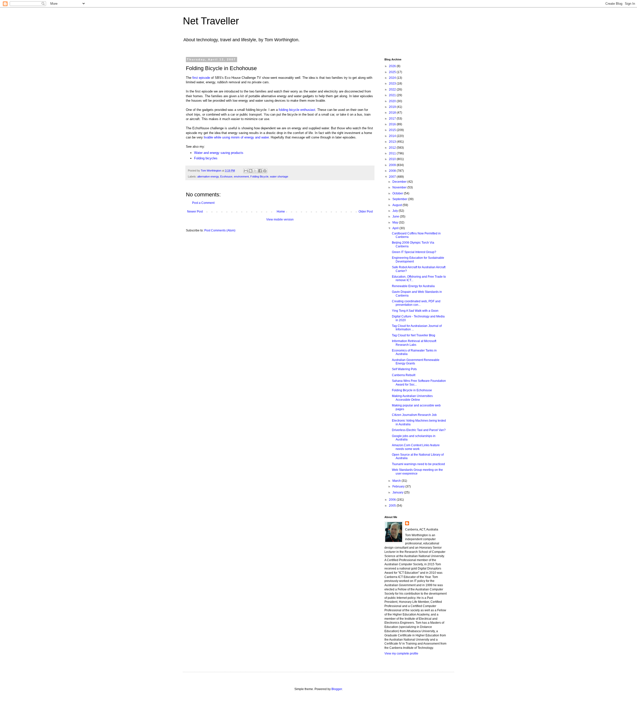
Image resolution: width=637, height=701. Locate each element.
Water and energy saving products (218, 153)
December (399, 181)
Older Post (366, 211)
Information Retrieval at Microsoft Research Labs (414, 342)
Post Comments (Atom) (219, 230)
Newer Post (195, 211)
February (398, 486)
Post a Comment (203, 203)
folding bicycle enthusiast (297, 110)
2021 (393, 95)
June (396, 216)
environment (241, 176)
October (398, 193)
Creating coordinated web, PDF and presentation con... (416, 303)
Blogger (336, 689)
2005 (393, 505)
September (400, 199)
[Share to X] (255, 170)
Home (281, 211)
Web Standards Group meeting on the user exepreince (417, 471)
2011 (393, 153)
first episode (201, 78)
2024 (393, 78)
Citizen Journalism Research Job (414, 415)
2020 (393, 101)
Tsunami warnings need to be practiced (418, 464)
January (398, 492)
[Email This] (245, 170)
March (397, 480)
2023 (393, 83)
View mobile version (280, 219)
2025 (393, 72)
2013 (393, 141)
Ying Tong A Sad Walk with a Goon (415, 310)
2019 (393, 107)
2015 (393, 130)
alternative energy (208, 176)
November (399, 187)
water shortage (279, 176)
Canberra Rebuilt (403, 375)
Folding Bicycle (259, 176)
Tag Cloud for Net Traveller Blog (413, 335)
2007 (393, 176)
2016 (393, 124)
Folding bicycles (205, 158)
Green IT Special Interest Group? (414, 252)
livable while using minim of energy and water (236, 137)
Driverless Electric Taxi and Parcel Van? (419, 430)
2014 (393, 136)
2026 (393, 66)
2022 (393, 89)
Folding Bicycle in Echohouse (412, 390)
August (397, 205)
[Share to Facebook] (260, 170)
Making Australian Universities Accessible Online (412, 397)
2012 (393, 147)
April (395, 228)
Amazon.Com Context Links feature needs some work (416, 446)
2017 (393, 118)
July (395, 211)
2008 (393, 171)
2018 (393, 112)
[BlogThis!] (250, 170)
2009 (393, 165)
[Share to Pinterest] (264, 170)
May (395, 222)
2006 (393, 499)
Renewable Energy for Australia (413, 286)
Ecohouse (226, 176)
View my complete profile (401, 653)
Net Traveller (211, 20)
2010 (393, 159)
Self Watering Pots (404, 369)
